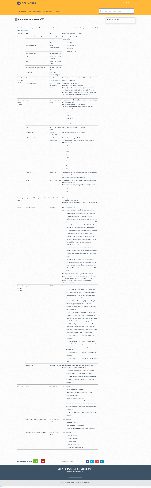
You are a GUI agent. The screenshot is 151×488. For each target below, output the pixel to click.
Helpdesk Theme (85, 482)
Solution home (21, 12)
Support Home (113, 3)
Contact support (75, 476)
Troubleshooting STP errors (51, 12)
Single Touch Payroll (34, 12)
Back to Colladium (126, 3)
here (27, 31)
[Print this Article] (42, 19)
